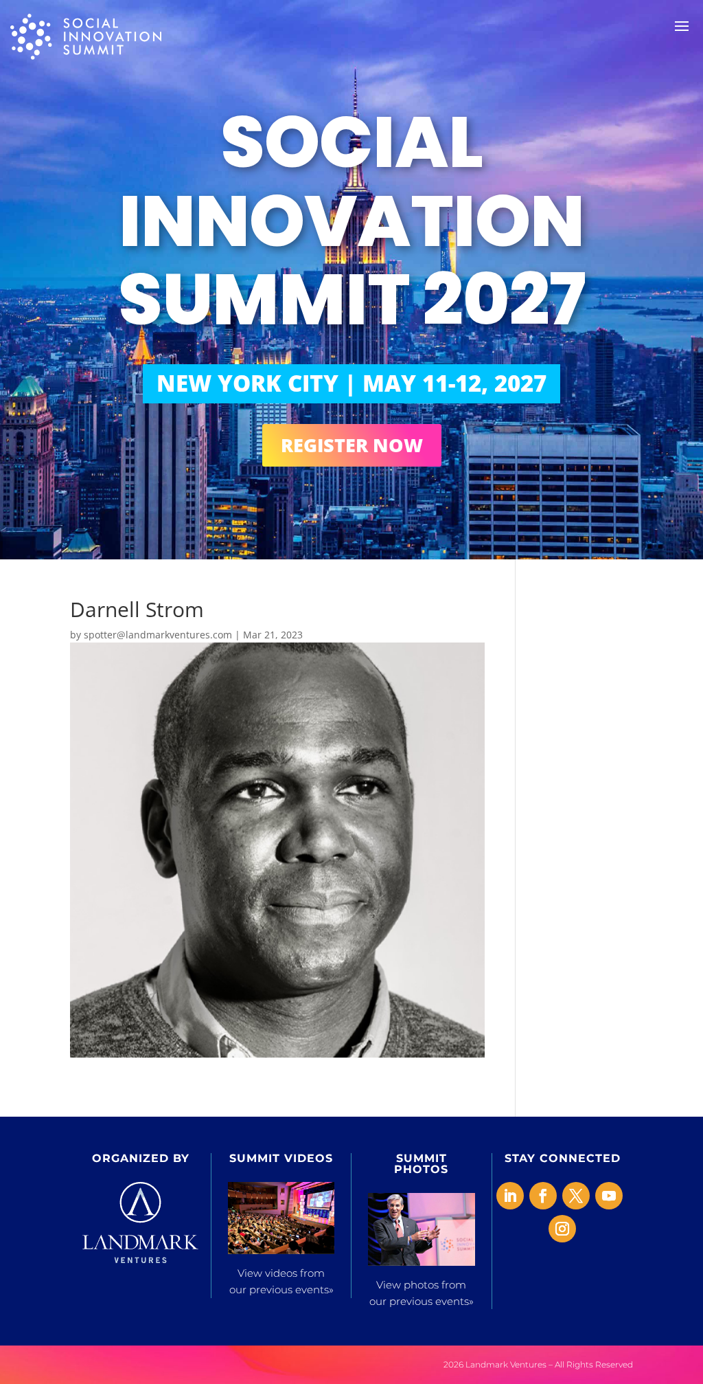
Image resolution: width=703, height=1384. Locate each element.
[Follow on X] (576, 1195)
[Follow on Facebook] (543, 1195)
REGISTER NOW (352, 445)
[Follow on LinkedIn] (510, 1195)
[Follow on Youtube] (609, 1195)
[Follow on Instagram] (562, 1228)
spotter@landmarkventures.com (158, 634)
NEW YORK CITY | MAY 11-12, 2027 (351, 383)
